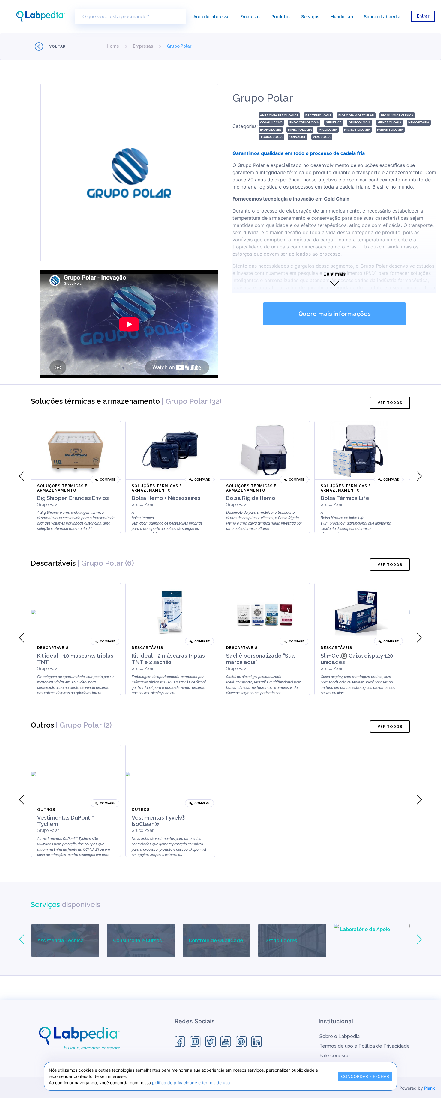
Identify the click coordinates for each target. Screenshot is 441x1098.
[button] (113, 46)
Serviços (310, 16)
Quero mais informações (334, 313)
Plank (429, 1088)
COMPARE (107, 479)
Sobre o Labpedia (382, 16)
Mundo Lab (341, 16)
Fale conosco (335, 1055)
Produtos (281, 16)
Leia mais (334, 274)
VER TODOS (390, 403)
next (417, 476)
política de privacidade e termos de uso (191, 1082)
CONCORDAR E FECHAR (365, 1076)
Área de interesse (212, 16)
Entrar (423, 16)
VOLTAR (57, 46)
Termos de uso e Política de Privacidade (365, 1046)
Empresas (250, 16)
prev (23, 476)
